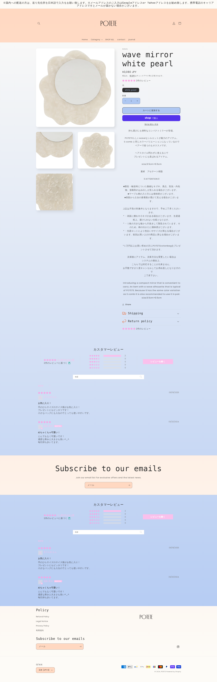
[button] (39, 23)
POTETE (163, 672)
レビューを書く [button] (158, 361)
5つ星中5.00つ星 (65, 359)
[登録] (129, 485)
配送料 (132, 76)
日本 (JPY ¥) (44, 670)
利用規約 (40, 630)
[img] (44, 392)
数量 (124, 95)
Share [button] (128, 304)
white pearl (131, 90)
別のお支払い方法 (151, 124)
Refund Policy (42, 616)
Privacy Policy (42, 626)
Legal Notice (42, 621)
